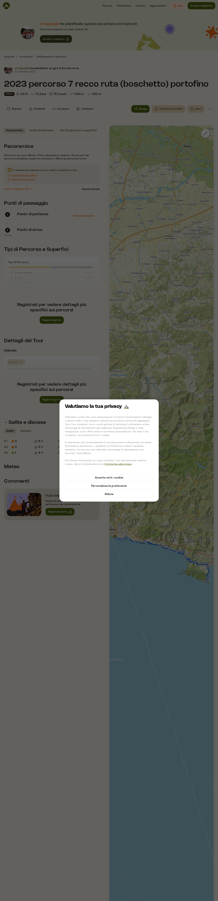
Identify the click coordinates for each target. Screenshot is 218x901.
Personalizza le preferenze (109, 485)
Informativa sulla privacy (118, 463)
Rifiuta (109, 494)
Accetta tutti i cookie (109, 477)
